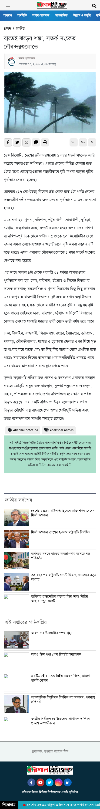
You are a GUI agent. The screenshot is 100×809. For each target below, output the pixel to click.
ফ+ (73, 142)
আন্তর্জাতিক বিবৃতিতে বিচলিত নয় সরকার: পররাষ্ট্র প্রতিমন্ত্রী (63, 699)
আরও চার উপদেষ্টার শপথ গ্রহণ (52, 633)
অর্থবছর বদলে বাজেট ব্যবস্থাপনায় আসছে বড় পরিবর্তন (60, 556)
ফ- (83, 142)
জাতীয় (20, 28)
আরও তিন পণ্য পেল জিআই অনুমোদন (56, 654)
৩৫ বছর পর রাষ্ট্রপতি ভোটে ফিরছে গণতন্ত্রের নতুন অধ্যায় (63, 577)
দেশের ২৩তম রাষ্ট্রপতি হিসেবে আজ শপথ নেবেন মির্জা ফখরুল (62, 513)
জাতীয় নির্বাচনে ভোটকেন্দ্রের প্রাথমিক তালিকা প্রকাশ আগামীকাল (60, 721)
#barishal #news (61, 430)
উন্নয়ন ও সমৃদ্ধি (82, 15)
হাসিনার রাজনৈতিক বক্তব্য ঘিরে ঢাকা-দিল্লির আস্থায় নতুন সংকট (59, 598)
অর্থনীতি (22, 15)
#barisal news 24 (25, 430)
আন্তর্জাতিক (61, 15)
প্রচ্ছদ (7, 28)
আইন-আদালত (40, 15)
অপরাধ (7, 15)
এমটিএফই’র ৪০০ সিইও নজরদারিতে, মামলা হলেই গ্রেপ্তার (60, 678)
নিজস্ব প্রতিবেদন (27, 58)
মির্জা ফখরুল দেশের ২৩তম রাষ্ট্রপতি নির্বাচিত (60, 532)
